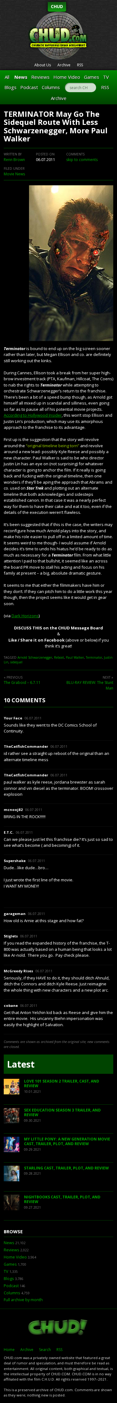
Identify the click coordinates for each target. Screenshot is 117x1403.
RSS (80, 65)
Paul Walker (75, 657)
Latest (21, 1064)
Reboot (59, 657)
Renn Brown (14, 159)
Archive (64, 65)
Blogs (10, 87)
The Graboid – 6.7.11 (22, 682)
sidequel (16, 662)
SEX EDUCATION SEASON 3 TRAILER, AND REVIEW (62, 1112)
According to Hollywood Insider (33, 415)
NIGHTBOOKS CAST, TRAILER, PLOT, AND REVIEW (62, 1199)
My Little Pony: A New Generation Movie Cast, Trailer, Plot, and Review (67, 1141)
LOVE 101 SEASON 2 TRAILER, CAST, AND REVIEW (61, 1083)
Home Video (66, 77)
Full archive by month (23, 1299)
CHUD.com (58, 1328)
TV (106, 77)
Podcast (29, 87)
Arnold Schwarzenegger (34, 657)
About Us (42, 65)
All (7, 77)
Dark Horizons (25, 616)
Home (9, 1349)
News (20, 77)
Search (45, 1349)
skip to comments (82, 159)
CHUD (57, 6)
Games (91, 77)
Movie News (14, 174)
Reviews (40, 77)
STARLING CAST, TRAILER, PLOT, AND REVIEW (66, 1168)
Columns (51, 87)
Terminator (94, 657)
